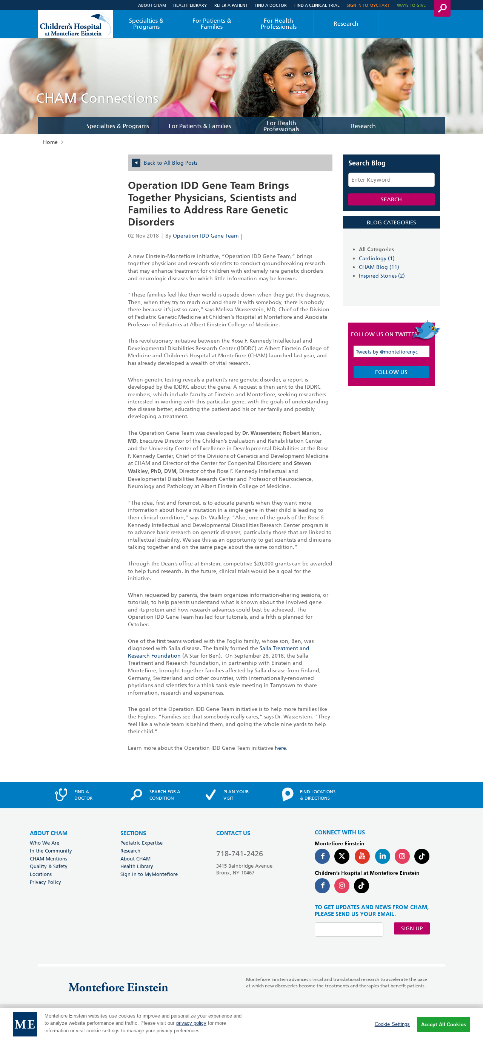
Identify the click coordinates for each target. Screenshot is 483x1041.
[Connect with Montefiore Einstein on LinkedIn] (382, 856)
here (280, 747)
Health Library (190, 5)
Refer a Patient (231, 5)
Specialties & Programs (146, 23)
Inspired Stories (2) (382, 275)
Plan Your (236, 795)
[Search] (442, 8)
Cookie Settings (392, 1024)
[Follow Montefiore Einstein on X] (341, 856)
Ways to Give (411, 5)
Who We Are (44, 843)
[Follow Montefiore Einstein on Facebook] (322, 856)
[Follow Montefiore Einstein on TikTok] (421, 856)
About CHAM (152, 5)
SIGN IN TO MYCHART (368, 5)
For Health (279, 23)
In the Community (51, 851)
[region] (241, 1024)
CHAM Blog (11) (379, 267)
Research (346, 23)
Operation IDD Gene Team (205, 235)
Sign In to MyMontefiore (149, 874)
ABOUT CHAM (49, 833)
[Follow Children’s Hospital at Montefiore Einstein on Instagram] (341, 885)
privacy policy (191, 1023)
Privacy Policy (45, 882)
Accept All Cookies (443, 1024)
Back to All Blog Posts (170, 162)
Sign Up (412, 928)
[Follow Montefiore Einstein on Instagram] (402, 856)
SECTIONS (133, 833)
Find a (83, 795)
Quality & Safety (49, 866)
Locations (41, 874)
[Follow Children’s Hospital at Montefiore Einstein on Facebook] (322, 885)
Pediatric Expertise (141, 843)
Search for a (164, 795)
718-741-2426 (239, 853)
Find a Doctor (271, 5)
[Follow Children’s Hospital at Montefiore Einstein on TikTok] (361, 885)
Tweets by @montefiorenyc (387, 352)
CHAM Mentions (48, 859)
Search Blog (367, 163)
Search (391, 199)
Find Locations (317, 795)
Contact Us (233, 833)
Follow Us (391, 372)
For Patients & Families (211, 23)
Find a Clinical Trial (317, 5)
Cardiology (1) (377, 258)
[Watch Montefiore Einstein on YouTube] (362, 856)
